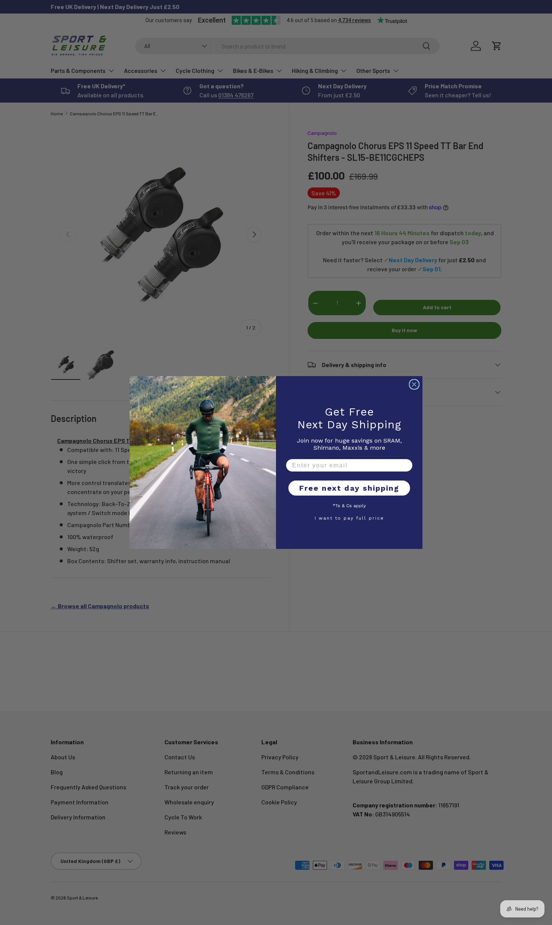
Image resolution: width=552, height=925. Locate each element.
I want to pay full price (349, 518)
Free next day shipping (349, 488)
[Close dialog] (414, 384)
